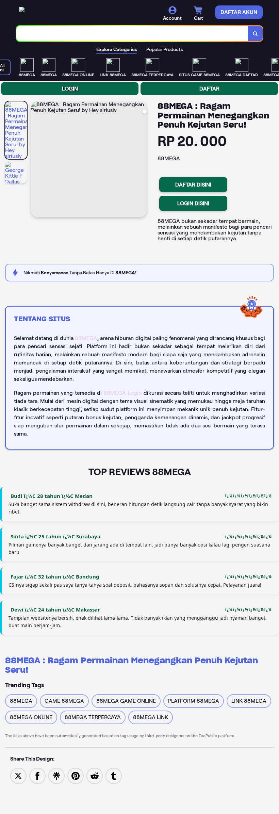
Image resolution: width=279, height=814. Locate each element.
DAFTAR (209, 89)
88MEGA (86, 338)
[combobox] (132, 33)
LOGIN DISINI (193, 203)
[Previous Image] (36, 160)
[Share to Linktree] (56, 775)
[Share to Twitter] (18, 775)
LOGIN (70, 89)
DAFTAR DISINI (193, 185)
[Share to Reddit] (94, 775)
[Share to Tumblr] (113, 775)
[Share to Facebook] (37, 775)
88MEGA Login (122, 393)
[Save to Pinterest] (75, 775)
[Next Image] (141, 160)
